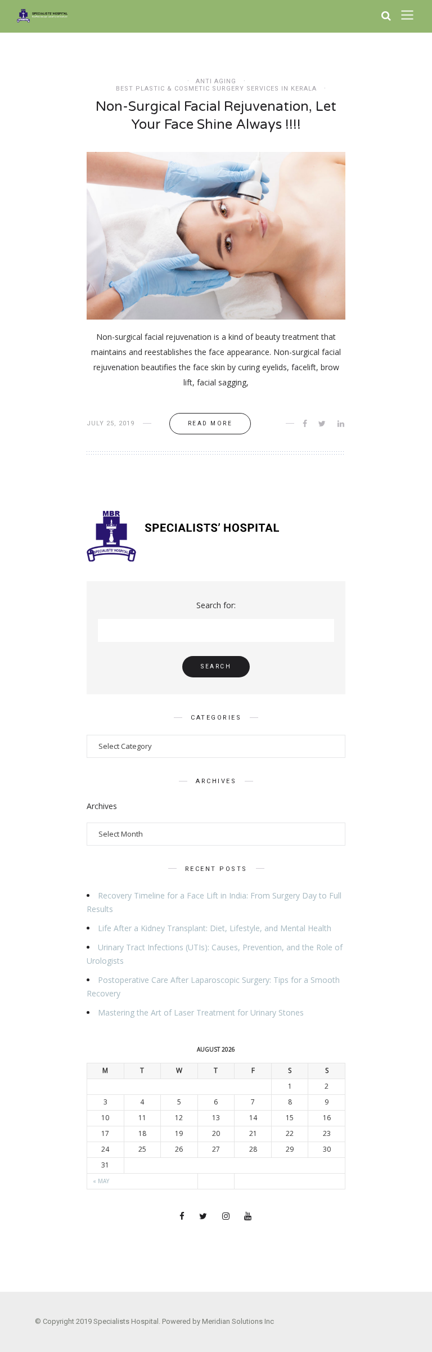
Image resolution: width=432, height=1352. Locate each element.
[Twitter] (204, 1217)
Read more (210, 423)
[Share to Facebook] (306, 423)
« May (101, 1181)
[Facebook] (182, 1217)
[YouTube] (248, 1217)
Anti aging (216, 81)
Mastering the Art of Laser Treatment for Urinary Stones (201, 1012)
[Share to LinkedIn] (342, 423)
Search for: (216, 605)
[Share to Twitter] (322, 423)
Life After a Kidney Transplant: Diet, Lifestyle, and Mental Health (214, 928)
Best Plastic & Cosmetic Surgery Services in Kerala (216, 88)
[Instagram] (226, 1217)
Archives (102, 806)
